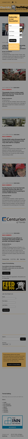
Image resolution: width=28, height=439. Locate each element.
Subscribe (13, 40)
